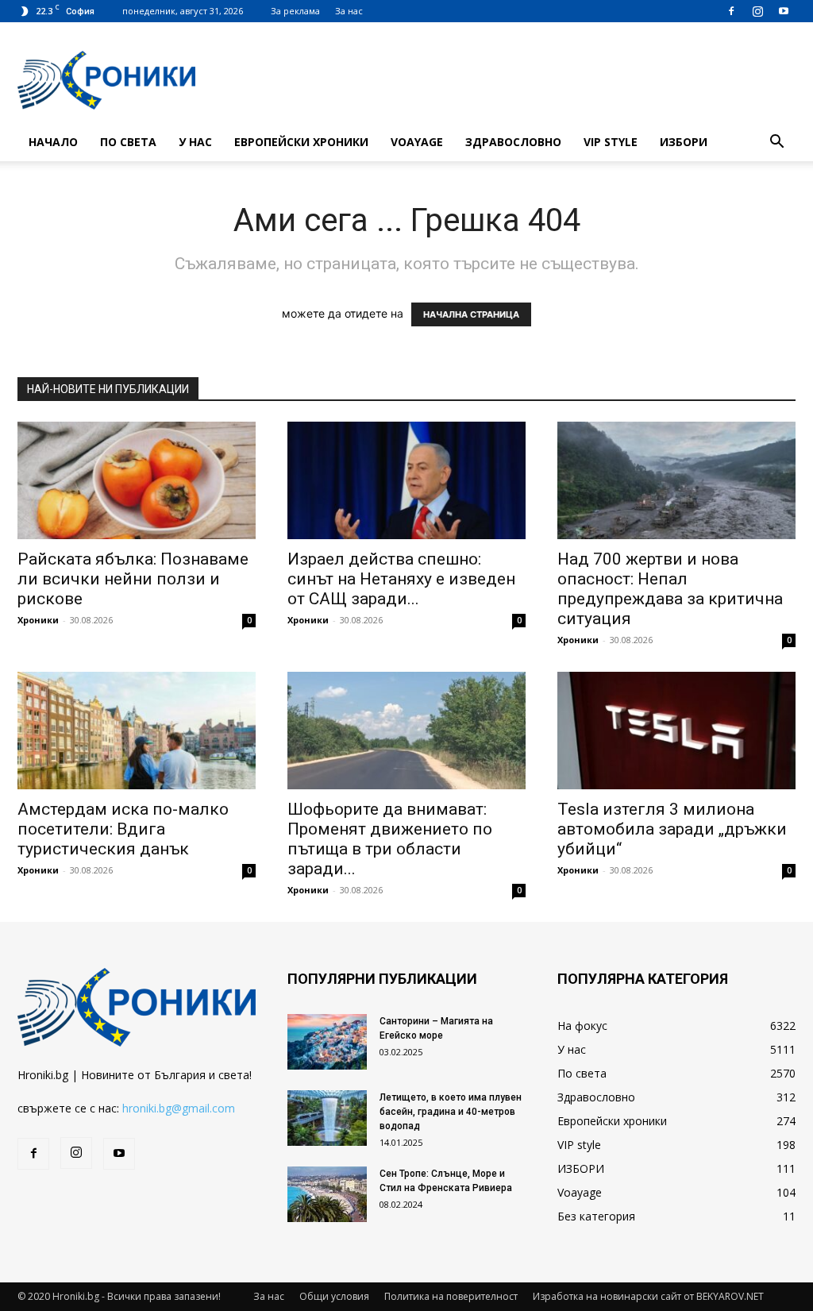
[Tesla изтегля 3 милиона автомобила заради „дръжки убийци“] (676, 730)
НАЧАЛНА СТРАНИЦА (471, 314)
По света (128, 141)
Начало (53, 141)
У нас (195, 141)
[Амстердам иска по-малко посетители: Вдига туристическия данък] (136, 730)
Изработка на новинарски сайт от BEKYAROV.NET (648, 1296)
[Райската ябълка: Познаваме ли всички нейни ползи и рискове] (136, 480)
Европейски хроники (301, 141)
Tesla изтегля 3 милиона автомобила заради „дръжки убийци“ (672, 829)
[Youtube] (784, 11)
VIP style (611, 141)
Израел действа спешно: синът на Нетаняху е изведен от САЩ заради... (401, 578)
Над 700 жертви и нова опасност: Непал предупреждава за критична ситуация (670, 588)
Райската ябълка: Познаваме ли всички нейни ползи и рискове (133, 578)
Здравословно (513, 141)
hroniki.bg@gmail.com (178, 1108)
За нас (349, 11)
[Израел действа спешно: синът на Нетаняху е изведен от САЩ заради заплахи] (406, 480)
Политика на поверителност (451, 1296)
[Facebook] (731, 11)
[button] (776, 143)
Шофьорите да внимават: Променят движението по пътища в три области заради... (389, 839)
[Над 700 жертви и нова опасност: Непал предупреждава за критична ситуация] (676, 480)
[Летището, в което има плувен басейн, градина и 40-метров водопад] (327, 1118)
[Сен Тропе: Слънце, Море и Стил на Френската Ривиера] (327, 1194)
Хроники (38, 620)
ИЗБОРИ (683, 141)
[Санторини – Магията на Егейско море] (327, 1042)
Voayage (417, 141)
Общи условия (334, 1296)
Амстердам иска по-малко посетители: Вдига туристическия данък (123, 829)
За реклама (295, 11)
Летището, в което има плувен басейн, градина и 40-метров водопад (451, 1112)
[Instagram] (757, 11)
